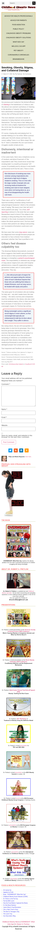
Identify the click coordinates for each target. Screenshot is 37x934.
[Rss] (16, 450)
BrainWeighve (18, 59)
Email (4, 417)
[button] (3, 3)
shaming (6, 104)
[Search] (34, 3)
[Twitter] (10, 450)
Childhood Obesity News (10, 922)
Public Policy (18, 29)
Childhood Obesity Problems (18, 33)
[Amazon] (27, 450)
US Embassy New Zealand (16, 364)
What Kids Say (18, 42)
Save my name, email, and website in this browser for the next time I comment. (16, 436)
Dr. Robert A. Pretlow (22, 924)
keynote (18, 798)
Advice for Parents (18, 20)
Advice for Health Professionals (18, 16)
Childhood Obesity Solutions (18, 37)
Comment (5, 384)
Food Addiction (18, 24)
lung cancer (23, 232)
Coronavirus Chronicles (18, 55)
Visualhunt (28, 364)
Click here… (28, 456)
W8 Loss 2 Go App (18, 46)
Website (4, 425)
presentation (23, 745)
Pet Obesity (18, 50)
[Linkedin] (21, 450)
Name (4, 409)
